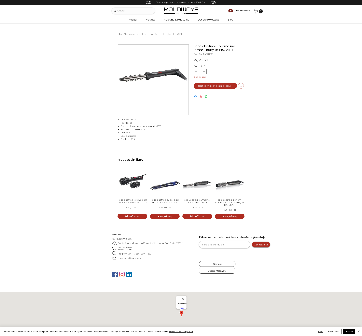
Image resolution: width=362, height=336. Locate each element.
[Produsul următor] (248, 181)
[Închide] (358, 331)
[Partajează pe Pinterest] (200, 96)
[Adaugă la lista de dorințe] (241, 86)
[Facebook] (115, 274)
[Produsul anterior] (113, 181)
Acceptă (349, 331)
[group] (181, 193)
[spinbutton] (200, 71)
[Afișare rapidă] (132, 182)
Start (120, 34)
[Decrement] (196, 71)
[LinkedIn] (129, 274)
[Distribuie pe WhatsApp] (206, 96)
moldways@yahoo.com (130, 257)
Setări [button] (320, 331)
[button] (259, 11)
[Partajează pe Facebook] (195, 96)
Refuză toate (333, 331)
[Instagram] (122, 274)
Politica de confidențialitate (181, 331)
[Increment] (204, 71)
